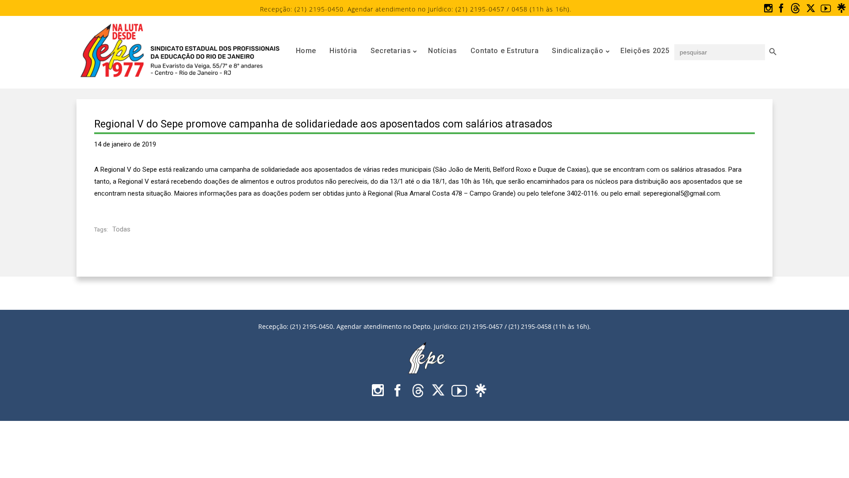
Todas (121, 229)
